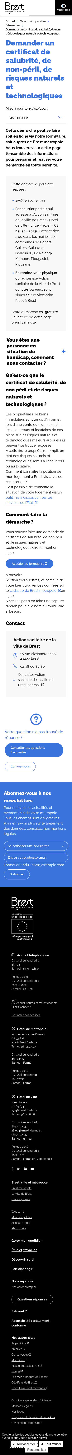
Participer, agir (22, 1269)
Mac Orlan (18, 1360)
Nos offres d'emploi (24, 1287)
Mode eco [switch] (64, 10)
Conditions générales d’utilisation (32, 1400)
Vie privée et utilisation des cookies (33, 1417)
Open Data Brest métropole (29, 1388)
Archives (17, 1349)
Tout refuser (52, 1444)
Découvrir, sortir (23, 1259)
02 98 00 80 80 (32, 666)
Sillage (16, 1371)
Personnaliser (36, 1449)
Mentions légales (22, 1406)
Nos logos (18, 1411)
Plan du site (19, 1228)
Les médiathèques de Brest (29, 1377)
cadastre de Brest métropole (33, 590)
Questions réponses (32, 1299)
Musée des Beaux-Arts (26, 1365)
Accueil (10, 21)
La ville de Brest (21, 1193)
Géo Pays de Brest (23, 1382)
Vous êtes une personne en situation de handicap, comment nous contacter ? (30, 351)
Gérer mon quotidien (33, 21)
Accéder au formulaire (28, 564)
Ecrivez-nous (20, 766)
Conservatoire (20, 1354)
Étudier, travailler (24, 1250)
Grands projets (21, 1199)
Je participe (19, 1343)
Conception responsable (27, 1422)
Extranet (18, 1311)
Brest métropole (21, 1188)
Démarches (13, 25)
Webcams (18, 1211)
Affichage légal (21, 1222)
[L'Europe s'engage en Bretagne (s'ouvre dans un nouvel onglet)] (22, 939)
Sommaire (19, 117)
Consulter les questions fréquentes (28, 750)
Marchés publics (22, 1217)
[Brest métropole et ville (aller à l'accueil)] (23, 909)
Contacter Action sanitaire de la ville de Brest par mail (36, 679)
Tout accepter (25, 1444)
